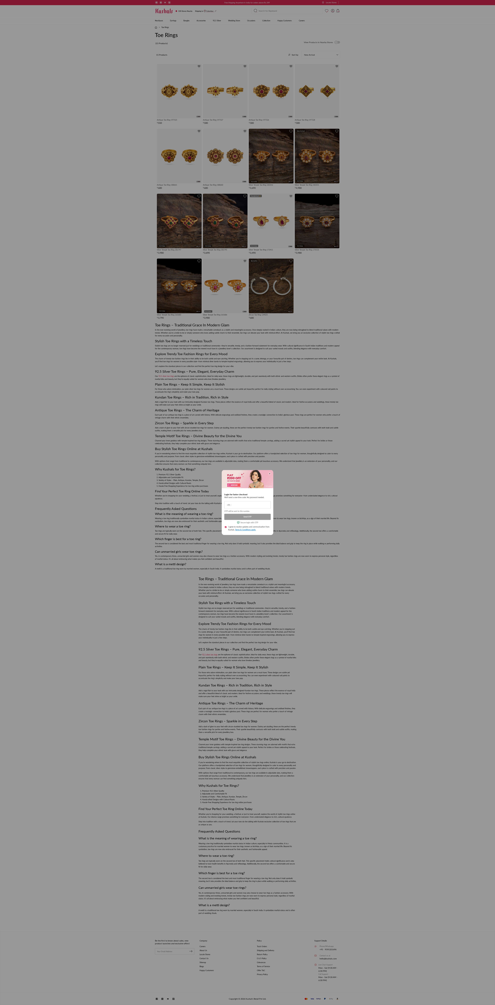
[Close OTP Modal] (270, 473)
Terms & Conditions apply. (245, 529)
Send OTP (247, 517)
